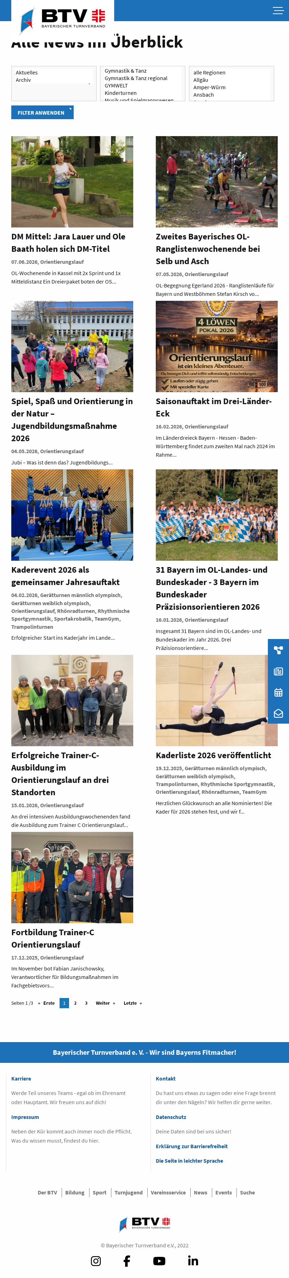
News (200, 1192)
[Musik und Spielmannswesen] (143, 100)
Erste (49, 1003)
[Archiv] (54, 80)
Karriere (21, 1078)
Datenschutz (171, 1116)
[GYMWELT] (143, 85)
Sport (99, 1192)
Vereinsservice (168, 1192)
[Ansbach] (231, 94)
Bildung (75, 1192)
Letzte (130, 1003)
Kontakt (166, 1078)
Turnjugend (129, 1192)
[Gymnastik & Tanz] (143, 70)
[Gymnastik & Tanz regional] (143, 78)
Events (223, 1192)
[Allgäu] (231, 80)
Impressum (25, 1116)
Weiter (103, 1003)
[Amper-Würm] (231, 87)
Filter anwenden (41, 112)
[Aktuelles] (54, 72)
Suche (247, 1192)
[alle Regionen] (231, 72)
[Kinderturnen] (143, 93)
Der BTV (47, 1192)
